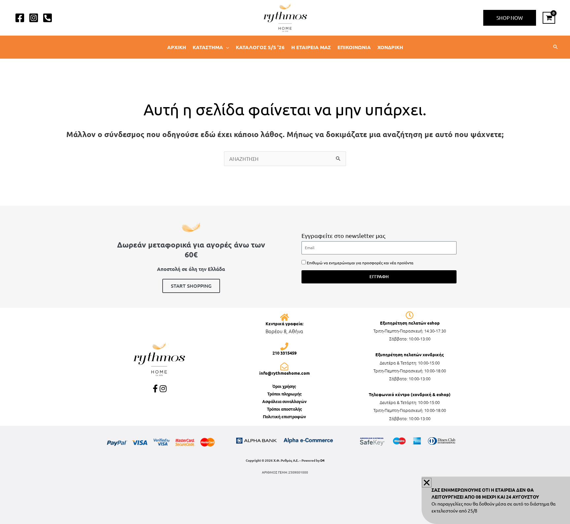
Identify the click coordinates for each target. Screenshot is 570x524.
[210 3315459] (284, 346)
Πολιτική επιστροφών (284, 416)
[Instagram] (34, 18)
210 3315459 (284, 353)
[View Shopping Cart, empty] (549, 18)
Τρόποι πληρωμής (284, 394)
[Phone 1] (47, 18)
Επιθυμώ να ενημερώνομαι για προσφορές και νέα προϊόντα (360, 262)
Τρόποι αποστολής (284, 409)
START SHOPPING (191, 285)
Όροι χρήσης (284, 386)
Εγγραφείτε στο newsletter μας (343, 235)
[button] (509, 18)
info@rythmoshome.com (284, 373)
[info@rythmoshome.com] (284, 366)
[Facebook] (20, 18)
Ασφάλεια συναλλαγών (284, 401)
